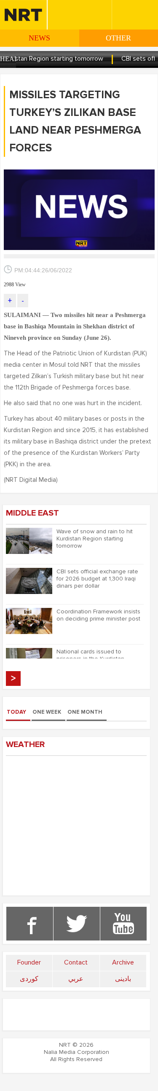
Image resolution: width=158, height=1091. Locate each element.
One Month (84, 712)
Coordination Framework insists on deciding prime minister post (98, 615)
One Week (46, 712)
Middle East (32, 513)
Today (16, 712)
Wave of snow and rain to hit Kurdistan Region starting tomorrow (94, 538)
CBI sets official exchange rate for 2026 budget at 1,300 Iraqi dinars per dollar (97, 578)
